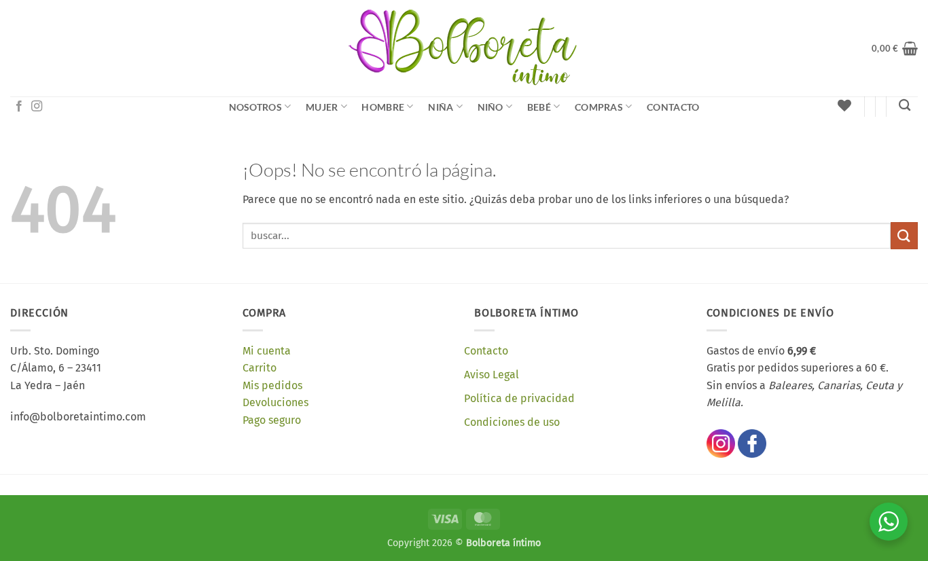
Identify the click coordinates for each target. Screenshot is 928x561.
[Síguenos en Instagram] (36, 107)
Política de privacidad (519, 398)
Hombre (382, 107)
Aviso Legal (491, 374)
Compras (599, 107)
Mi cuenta (267, 350)
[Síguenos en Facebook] (19, 107)
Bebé (539, 107)
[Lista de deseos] (844, 105)
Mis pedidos (272, 385)
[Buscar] (904, 105)
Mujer (322, 107)
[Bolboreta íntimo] (464, 48)
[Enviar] (904, 235)
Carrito (259, 367)
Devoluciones (275, 402)
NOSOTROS (255, 107)
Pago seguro (272, 420)
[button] (895, 48)
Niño (490, 107)
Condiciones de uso (512, 422)
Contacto (673, 107)
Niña (440, 107)
